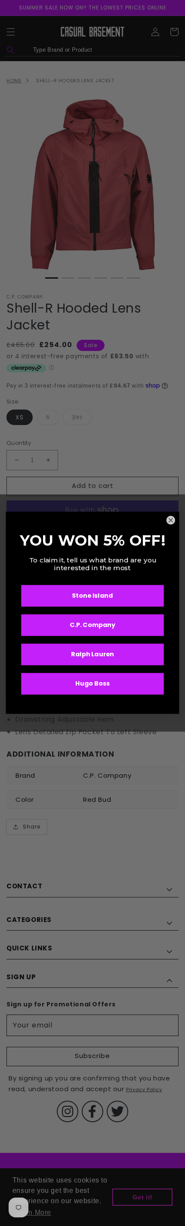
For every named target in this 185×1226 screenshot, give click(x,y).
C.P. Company (93, 625)
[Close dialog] (171, 520)
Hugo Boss (92, 684)
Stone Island (92, 596)
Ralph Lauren (92, 654)
